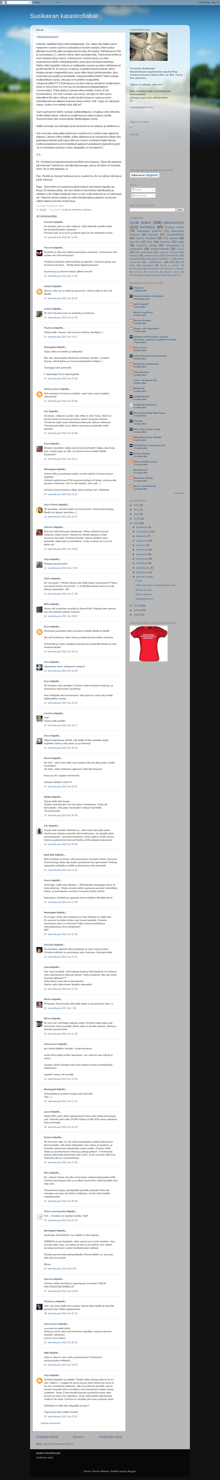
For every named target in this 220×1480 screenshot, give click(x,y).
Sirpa (47, 559)
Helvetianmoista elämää (147, 437)
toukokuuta (142, 558)
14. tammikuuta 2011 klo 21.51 (61, 957)
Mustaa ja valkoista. (170, 265)
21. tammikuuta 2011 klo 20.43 (61, 1342)
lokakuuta (141, 536)
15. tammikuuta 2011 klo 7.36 (60, 1008)
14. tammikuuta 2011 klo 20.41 (61, 786)
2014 (137, 509)
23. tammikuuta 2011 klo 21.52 (61, 1416)
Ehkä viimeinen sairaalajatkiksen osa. (156, 585)
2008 (137, 614)
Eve (46, 825)
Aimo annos (140, 347)
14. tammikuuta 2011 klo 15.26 (61, 317)
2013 (137, 514)
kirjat (144, 275)
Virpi (46, 1375)
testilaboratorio (167, 275)
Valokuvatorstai (159, 248)
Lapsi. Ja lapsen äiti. (145, 380)
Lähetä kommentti (50, 1423)
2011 (136, 523)
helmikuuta (142, 572)
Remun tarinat (136, 268)
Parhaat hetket (174, 227)
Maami (48, 758)
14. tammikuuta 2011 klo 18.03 (61, 616)
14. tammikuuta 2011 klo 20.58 (61, 844)
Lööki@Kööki (141, 396)
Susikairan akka (44, 1457)
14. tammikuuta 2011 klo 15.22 (61, 298)
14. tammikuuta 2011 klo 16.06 (61, 401)
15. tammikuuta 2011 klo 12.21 (61, 1101)
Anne (47, 735)
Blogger (132, 1471)
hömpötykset (154, 268)
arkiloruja (134, 275)
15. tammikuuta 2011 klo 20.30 (61, 1201)
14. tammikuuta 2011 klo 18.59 (61, 670)
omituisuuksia (151, 255)
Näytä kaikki (179, 493)
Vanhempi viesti (110, 1437)
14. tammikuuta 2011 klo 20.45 (61, 815)
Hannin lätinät (141, 453)
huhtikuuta (142, 563)
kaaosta (86, 209)
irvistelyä (147, 227)
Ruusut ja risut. (144, 590)
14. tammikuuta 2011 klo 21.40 (61, 934)
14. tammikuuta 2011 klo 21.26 (61, 870)
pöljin (172, 262)
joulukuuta (142, 527)
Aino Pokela (51, 504)
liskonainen (51, 1044)
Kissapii (138, 421)
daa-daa (135, 241)
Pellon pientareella (55, 1211)
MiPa (47, 604)
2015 (137, 505)
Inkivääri (49, 944)
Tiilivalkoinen (141, 372)
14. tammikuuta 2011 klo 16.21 (61, 494)
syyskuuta (142, 540)
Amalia (48, 286)
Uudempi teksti (47, 1437)
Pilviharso (50, 1301)
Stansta (48, 1279)
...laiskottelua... (155, 262)
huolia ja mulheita (71, 209)
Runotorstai (152, 272)
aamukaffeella (175, 234)
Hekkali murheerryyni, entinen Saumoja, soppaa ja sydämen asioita (154, 338)
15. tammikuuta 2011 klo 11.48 (60, 1033)
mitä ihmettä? (141, 304)
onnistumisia (172, 255)
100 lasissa (170, 238)
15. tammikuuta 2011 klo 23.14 (61, 1220)
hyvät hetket (140, 222)
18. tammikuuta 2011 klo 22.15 (61, 1313)
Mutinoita (139, 388)
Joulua (180, 249)
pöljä (181, 241)
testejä (153, 275)
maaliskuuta (143, 568)
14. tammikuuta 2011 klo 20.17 (61, 725)
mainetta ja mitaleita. (174, 268)
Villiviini (48, 527)
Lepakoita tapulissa (145, 404)
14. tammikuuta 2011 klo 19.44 (61, 703)
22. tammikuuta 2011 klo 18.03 (61, 1365)
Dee (149, 241)
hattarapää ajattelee (149, 230)
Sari (46, 411)
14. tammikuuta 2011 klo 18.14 (61, 651)
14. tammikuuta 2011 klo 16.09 (61, 433)
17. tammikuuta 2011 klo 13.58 (61, 1291)
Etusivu (78, 1437)
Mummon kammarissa (146, 364)
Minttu (48, 999)
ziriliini (48, 309)
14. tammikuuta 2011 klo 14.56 (61, 237)
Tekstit (138, 189)
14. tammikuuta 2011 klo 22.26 (61, 989)
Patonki (48, 247)
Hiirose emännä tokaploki (148, 296)
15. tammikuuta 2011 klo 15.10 (61, 1127)
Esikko (48, 1137)
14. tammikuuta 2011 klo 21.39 (61, 902)
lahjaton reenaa (172, 272)
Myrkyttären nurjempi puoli (149, 445)
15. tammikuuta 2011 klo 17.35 (61, 1162)
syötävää (135, 259)
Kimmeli (48, 222)
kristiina (48, 713)
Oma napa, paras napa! (147, 429)
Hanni (47, 880)
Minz (47, 1172)
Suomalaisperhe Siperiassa (149, 413)
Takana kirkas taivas (145, 461)
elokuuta (141, 545)
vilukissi (138, 288)
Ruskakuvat (140, 470)
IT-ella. (139, 580)
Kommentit (140, 195)
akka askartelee (143, 252)
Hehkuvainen (51, 389)
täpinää (134, 255)
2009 (137, 610)
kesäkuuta (142, 554)
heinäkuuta (142, 549)
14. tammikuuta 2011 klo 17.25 (61, 568)
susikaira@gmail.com (141, 107)
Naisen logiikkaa (143, 312)
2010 (137, 605)
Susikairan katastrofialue (63, 15)
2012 (137, 518)
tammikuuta (143, 577)
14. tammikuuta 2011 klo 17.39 (61, 594)
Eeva (47, 626)
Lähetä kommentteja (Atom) (58, 1444)
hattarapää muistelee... (158, 259)
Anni (47, 662)
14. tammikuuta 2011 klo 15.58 (61, 378)
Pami (47, 443)
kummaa (165, 241)
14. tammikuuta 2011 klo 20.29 (61, 748)
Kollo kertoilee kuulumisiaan (150, 356)
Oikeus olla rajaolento (146, 328)
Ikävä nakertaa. (144, 594)
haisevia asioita (146, 245)
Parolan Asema (142, 320)
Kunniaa (138, 272)
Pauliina (48, 328)
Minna (47, 1018)
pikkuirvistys (174, 222)
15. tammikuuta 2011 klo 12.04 (61, 1079)
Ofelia (47, 578)
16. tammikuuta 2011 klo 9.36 (60, 1268)
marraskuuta (143, 531)
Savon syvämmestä (144, 486)
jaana (47, 1111)
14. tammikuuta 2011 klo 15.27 (61, 337)
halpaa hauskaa (146, 238)
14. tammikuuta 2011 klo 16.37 (61, 516)
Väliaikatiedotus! (47, 37)
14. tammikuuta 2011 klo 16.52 (61, 549)
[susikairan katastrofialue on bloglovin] (145, 177)
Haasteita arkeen (143, 478)
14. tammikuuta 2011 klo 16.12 (61, 459)
